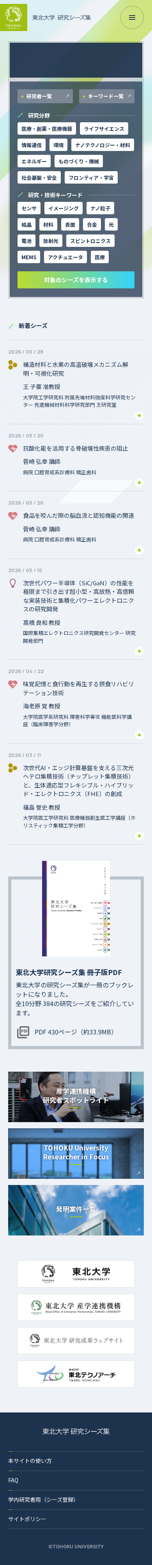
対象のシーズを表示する (76, 280)
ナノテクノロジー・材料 (102, 145)
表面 (70, 224)
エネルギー (34, 161)
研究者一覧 (38, 96)
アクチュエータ (65, 257)
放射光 (50, 241)
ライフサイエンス (104, 128)
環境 (58, 145)
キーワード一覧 (105, 96)
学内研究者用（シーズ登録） (43, 1499)
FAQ (13, 1480)
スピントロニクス (90, 241)
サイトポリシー (27, 1519)
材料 (48, 224)
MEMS (28, 257)
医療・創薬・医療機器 (46, 128)
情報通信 (31, 145)
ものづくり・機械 (78, 161)
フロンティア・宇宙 (91, 177)
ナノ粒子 (100, 208)
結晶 (26, 224)
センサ (29, 208)
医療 (100, 257)
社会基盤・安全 (39, 177)
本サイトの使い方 (30, 1460)
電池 (26, 241)
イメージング (63, 208)
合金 (92, 224)
